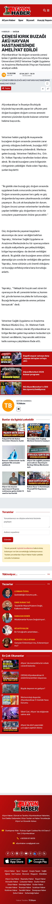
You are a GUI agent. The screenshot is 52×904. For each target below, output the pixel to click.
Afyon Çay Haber (12, 879)
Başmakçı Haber (27, 879)
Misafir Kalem (21, 628)
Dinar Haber (13, 885)
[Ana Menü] (48, 11)
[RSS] (44, 853)
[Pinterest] (17, 853)
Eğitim (7, 874)
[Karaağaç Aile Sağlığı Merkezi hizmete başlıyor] (38, 430)
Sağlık (16, 32)
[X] (12, 853)
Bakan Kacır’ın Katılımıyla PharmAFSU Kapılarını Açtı (38, 489)
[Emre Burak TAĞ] (7, 605)
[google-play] (38, 861)
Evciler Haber (38, 885)
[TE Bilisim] (8, 405)
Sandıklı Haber (25, 890)
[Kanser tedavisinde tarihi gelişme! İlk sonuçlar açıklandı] (13, 452)
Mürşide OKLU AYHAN (24, 640)
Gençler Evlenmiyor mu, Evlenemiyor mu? (31, 644)
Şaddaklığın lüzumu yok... (26, 595)
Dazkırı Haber (39, 882)
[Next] (35, 853)
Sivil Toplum (16, 874)
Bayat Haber (40, 879)
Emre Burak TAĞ (22, 602)
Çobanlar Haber (26, 882)
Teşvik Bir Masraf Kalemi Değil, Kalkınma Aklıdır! (28, 607)
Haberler (6, 32)
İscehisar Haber (39, 887)
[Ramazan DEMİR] (7, 618)
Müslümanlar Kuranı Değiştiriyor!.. (30, 620)
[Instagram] (21, 853)
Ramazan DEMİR (22, 616)
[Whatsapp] (40, 853)
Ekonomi (25, 874)
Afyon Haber (8, 20)
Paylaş (7, 88)
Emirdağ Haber (25, 885)
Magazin (34, 874)
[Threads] (31, 853)
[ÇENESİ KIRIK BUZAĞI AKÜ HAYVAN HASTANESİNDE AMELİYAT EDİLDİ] (26, 82)
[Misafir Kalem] (7, 630)
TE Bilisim (20, 404)
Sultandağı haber (32, 893)
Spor (20, 20)
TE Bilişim (32, 900)
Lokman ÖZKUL (21, 591)
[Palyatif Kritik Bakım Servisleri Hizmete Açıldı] (13, 430)
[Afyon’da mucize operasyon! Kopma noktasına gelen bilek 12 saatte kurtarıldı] (13, 478)
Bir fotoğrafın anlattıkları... (26, 632)
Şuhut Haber (18, 893)
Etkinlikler (43, 874)
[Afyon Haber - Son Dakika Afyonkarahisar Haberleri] (17, 10)
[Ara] (44, 11)
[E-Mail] (18, 409)
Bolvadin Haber (12, 882)
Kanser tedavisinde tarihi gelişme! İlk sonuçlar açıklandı (13, 463)
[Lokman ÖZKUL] (7, 593)
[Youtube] (26, 853)
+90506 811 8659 (27, 838)
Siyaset (30, 20)
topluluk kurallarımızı (25, 548)
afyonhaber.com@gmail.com (27, 843)
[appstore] (14, 861)
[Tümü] (48, 574)
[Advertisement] (26, 764)
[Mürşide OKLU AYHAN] (7, 642)
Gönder (7, 540)
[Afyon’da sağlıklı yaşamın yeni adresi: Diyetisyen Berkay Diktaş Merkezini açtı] (38, 452)
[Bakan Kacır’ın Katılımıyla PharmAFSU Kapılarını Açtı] (38, 478)
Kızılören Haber (11, 890)
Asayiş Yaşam (44, 20)
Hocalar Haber (11, 887)
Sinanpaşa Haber (39, 890)
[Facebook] (8, 853)
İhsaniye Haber (25, 887)
